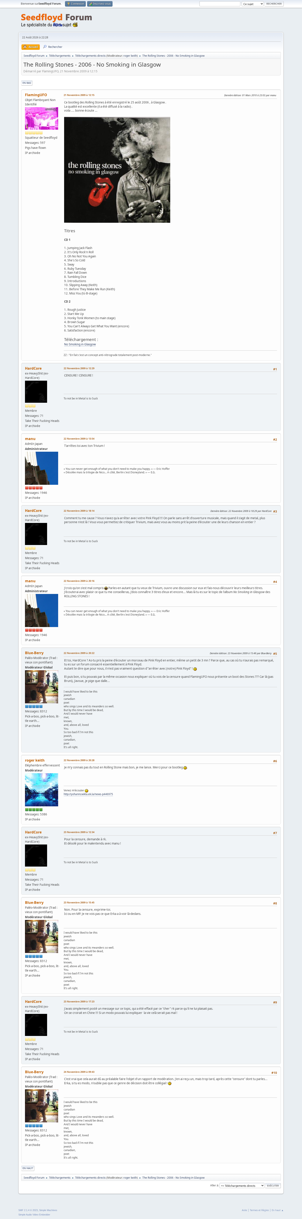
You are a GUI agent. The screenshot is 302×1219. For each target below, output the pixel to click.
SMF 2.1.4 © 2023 (28, 1210)
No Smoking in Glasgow (80, 344)
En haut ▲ (278, 1210)
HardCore (33, 368)
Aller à (214, 1185)
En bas (27, 82)
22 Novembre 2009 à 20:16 (79, 580)
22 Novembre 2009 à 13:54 (79, 438)
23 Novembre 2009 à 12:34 (79, 832)
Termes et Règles (259, 1210)
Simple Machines (48, 1210)
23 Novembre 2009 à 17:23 (79, 1001)
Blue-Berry (34, 652)
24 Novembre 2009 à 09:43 (79, 1071)
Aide (244, 1210)
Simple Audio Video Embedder (34, 1214)
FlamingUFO (36, 94)
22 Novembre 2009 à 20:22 (79, 653)
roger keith (130, 56)
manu (30, 438)
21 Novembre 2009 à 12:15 (79, 95)
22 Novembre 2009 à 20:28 (79, 760)
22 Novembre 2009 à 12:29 (79, 368)
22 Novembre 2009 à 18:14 (79, 510)
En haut (28, 1168)
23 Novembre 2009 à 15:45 (79, 902)
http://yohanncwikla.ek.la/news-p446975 (88, 794)
